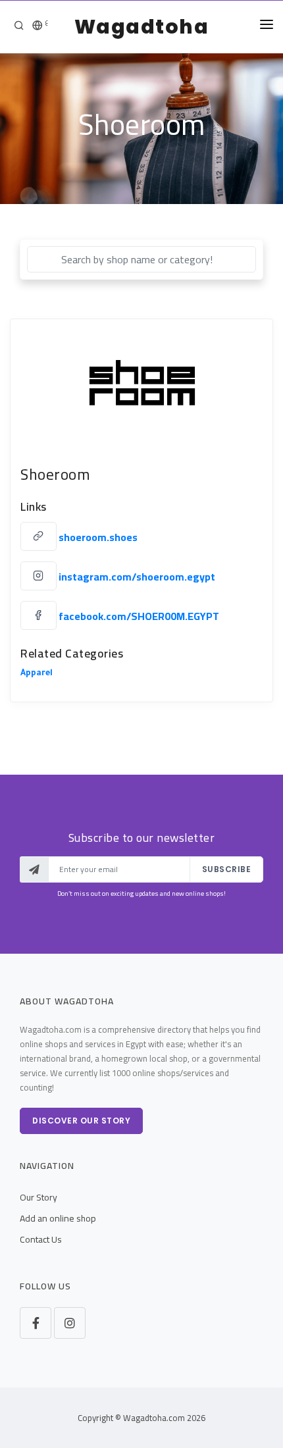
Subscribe (226, 869)
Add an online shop (58, 1218)
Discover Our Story (81, 1120)
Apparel (36, 674)
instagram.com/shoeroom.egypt (137, 576)
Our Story (38, 1197)
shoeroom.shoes (98, 537)
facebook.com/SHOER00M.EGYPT (139, 616)
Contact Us (41, 1239)
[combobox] (141, 259)
